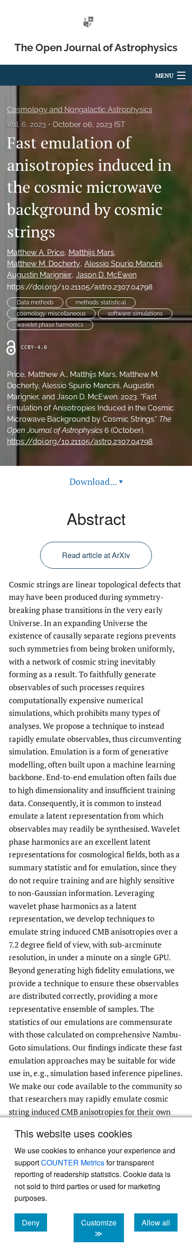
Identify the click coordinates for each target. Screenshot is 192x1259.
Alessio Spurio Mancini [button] (123, 263)
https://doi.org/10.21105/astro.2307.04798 (79, 287)
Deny (34, 1222)
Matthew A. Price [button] (35, 252)
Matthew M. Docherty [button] (43, 263)
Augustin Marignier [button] (39, 274)
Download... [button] (96, 481)
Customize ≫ (102, 1228)
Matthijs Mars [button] (91, 252)
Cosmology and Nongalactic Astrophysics (79, 109)
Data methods (35, 302)
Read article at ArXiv (96, 555)
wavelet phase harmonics (50, 325)
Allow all (160, 1222)
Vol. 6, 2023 (26, 124)
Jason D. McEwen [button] (106, 274)
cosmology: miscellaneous (51, 313)
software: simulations (135, 313)
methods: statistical (100, 302)
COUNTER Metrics (72, 1162)
